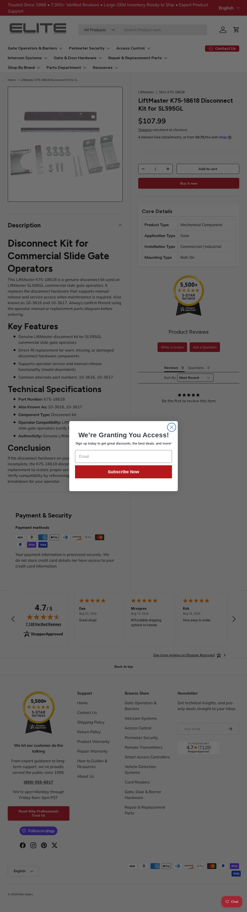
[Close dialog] (171, 427)
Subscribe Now (123, 471)
